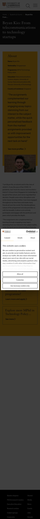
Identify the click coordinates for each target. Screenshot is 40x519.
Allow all (20, 274)
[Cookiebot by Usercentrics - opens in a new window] (28, 231)
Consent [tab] (7, 238)
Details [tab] (20, 238)
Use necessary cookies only (20, 286)
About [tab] (33, 238)
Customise (20, 280)
